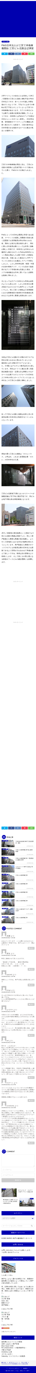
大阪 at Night (6, 1350)
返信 (32, 948)
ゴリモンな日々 (7, 1354)
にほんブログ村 (7, 1309)
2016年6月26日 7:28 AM (8, 937)
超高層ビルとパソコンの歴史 (12, 1342)
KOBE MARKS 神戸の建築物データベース (17, 1238)
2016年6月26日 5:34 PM (8, 992)
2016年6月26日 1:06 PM (8, 976)
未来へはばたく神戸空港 (10, 1344)
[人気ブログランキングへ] (18, 1328)
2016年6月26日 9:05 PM (8, 1042)
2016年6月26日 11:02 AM (9, 955)
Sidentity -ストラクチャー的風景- (14, 1356)
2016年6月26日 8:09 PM (8, 1011)
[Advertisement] (18, 19)
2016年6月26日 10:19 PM (9, 1084)
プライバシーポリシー (14, 1368)
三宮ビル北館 (5, 41)
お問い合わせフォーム (11, 1252)
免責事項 (25, 1368)
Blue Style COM (8, 1346)
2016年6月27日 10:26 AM (9, 1107)
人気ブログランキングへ (9, 1331)
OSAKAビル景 (7, 1352)
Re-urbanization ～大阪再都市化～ (14, 1348)
